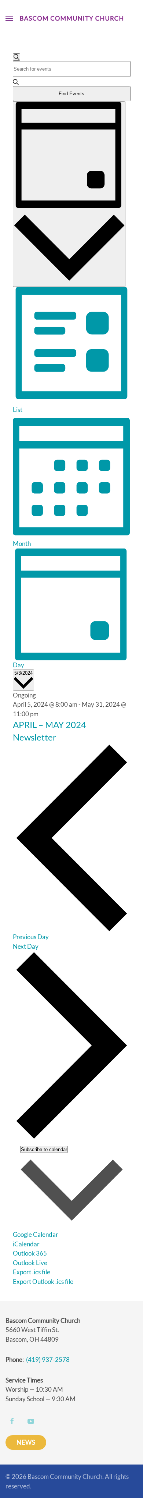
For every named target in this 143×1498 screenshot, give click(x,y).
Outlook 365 (30, 1253)
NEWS (25, 1442)
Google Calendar (35, 1234)
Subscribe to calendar (44, 1149)
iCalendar (26, 1244)
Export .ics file (31, 1272)
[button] (9, 18)
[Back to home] (71, 18)
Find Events (71, 93)
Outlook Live (30, 1263)
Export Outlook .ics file (43, 1281)
